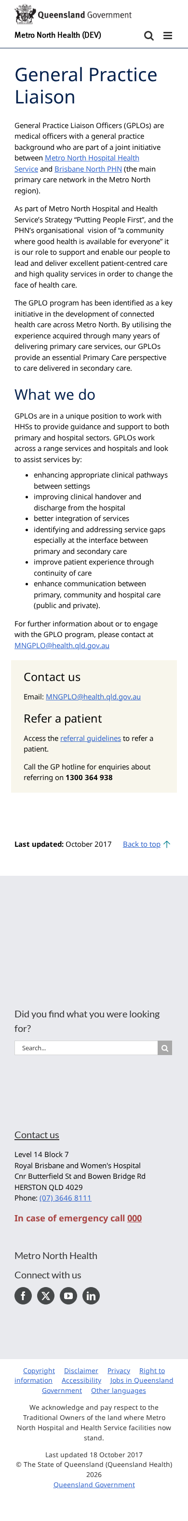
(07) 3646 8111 (66, 1197)
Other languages (118, 1390)
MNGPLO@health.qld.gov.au (61, 645)
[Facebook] (23, 1295)
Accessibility (81, 1380)
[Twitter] (45, 1295)
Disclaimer (81, 1370)
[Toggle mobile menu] (168, 35)
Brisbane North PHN (88, 169)
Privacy (118, 1370)
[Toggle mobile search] (149, 35)
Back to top (142, 844)
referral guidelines (90, 738)
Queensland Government (94, 1484)
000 (134, 1218)
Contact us (36, 1134)
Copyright (39, 1370)
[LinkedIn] (91, 1295)
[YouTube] (68, 1295)
